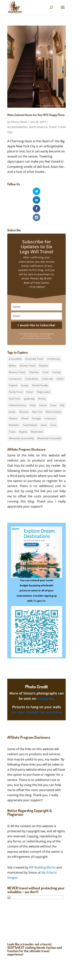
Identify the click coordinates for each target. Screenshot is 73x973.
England (13, 385)
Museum (23, 411)
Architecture (53, 358)
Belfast (12, 365)
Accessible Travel (34, 358)
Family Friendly (40, 385)
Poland (24, 418)
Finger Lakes (43, 391)
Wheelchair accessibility (21, 438)
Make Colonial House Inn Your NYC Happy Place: (36, 116)
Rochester (14, 425)
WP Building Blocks (42, 867)
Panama (13, 418)
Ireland (43, 405)
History (42, 398)
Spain (44, 425)
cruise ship (47, 378)
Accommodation (17, 127)
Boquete (43, 365)
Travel (53, 127)
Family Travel (16, 391)
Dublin (60, 378)
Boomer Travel (27, 365)
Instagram (45, 698)
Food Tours (14, 398)
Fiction (29, 391)
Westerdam (37, 431)
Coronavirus (15, 378)
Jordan (12, 411)
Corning (56, 372)
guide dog (29, 398)
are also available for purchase (36, 712)
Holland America (17, 405)
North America (38, 127)
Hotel (33, 405)
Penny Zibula (19, 122)
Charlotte (34, 372)
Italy (62, 405)
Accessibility (15, 358)
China (45, 372)
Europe (24, 385)
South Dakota (30, 425)
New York (37, 411)
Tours (53, 425)
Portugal (36, 418)
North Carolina (53, 411)
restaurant (50, 418)
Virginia (23, 431)
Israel (53, 405)
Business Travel (17, 372)
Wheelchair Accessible (49, 438)
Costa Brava (31, 378)
